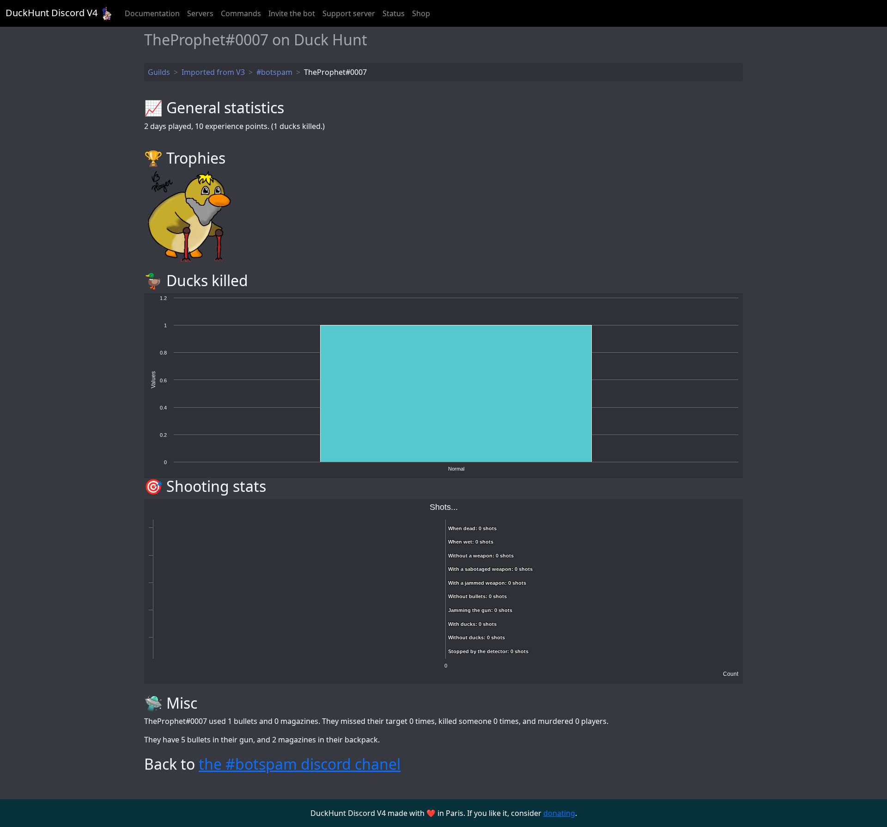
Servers (200, 13)
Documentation (152, 13)
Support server (348, 13)
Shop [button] (421, 13)
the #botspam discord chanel (300, 764)
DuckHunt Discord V (51, 12)
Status (394, 13)
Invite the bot (291, 13)
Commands (241, 13)
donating (559, 813)
